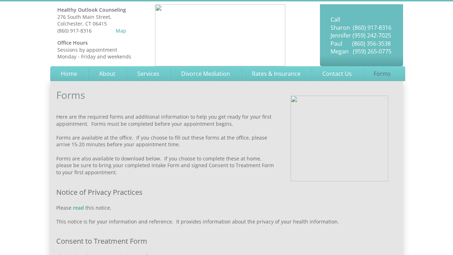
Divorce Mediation (205, 74)
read (78, 207)
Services (148, 74)
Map (121, 30)
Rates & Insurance (276, 74)
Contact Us (337, 74)
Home (69, 74)
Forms (382, 74)
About (107, 74)
